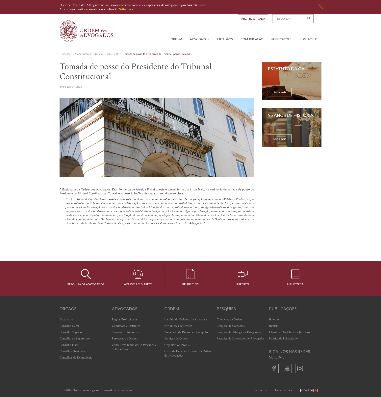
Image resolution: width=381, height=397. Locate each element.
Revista (273, 326)
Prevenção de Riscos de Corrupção (186, 332)
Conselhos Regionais (72, 351)
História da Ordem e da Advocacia (186, 319)
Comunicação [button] (252, 39)
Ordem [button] (176, 39)
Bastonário (66, 319)
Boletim (274, 319)
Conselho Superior (71, 332)
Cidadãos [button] (225, 39)
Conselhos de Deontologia (76, 358)
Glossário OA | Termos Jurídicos (289, 332)
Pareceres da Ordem (125, 338)
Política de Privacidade (283, 338)
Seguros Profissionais (125, 332)
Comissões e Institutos (126, 326)
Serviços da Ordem (176, 338)
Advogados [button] (199, 39)
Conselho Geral (69, 326)
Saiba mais (126, 9)
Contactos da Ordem (230, 319)
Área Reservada (253, 18)
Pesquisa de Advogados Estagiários (239, 332)
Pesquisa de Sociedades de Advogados (241, 338)
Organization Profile (177, 345)
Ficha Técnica (283, 390)
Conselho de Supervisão (75, 338)
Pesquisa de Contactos (231, 326)
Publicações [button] (281, 39)
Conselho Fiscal (69, 345)
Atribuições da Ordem (178, 326)
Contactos (308, 39)
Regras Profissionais (124, 319)
